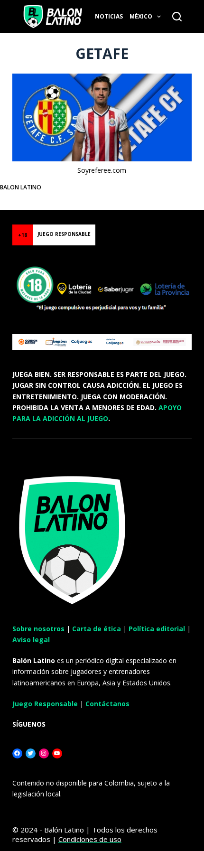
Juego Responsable (45, 703)
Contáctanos (107, 703)
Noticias (109, 16)
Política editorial (157, 628)
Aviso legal (31, 639)
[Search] (177, 16)
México (141, 16)
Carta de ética (96, 628)
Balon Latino (20, 187)
